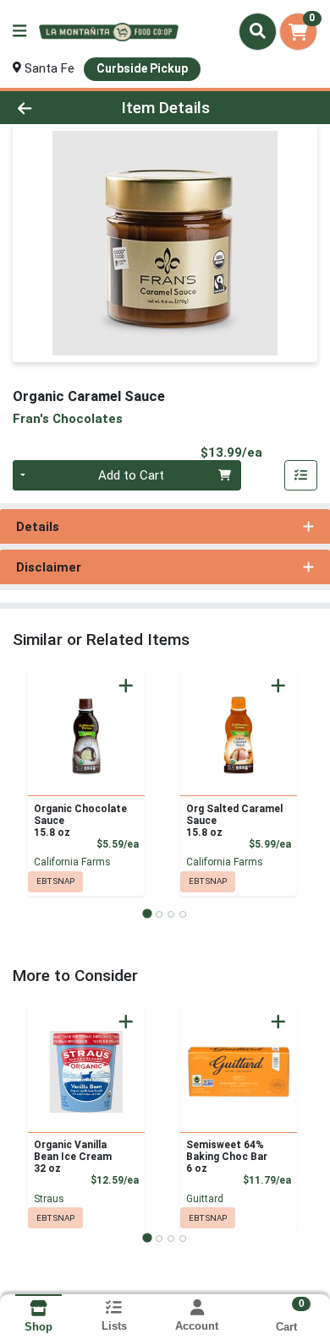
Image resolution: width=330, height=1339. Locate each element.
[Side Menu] (19, 32)
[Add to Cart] (126, 685)
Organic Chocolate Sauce (80, 820)
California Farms (72, 862)
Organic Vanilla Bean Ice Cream (73, 1156)
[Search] (258, 31)
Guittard (204, 1199)
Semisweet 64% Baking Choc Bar (226, 1156)
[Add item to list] (301, 475)
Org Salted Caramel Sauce (234, 820)
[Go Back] (51, 107)
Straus (49, 1199)
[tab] (146, 914)
